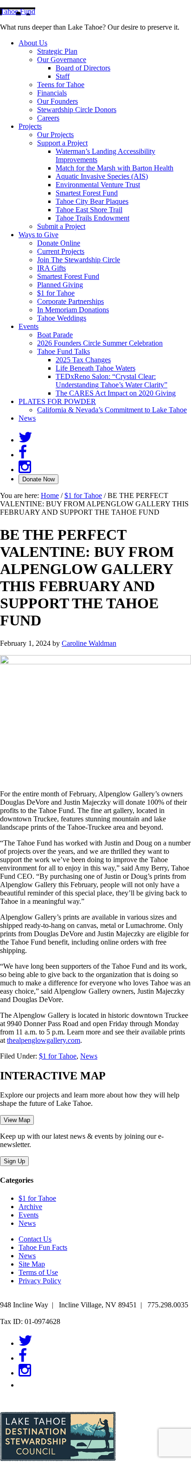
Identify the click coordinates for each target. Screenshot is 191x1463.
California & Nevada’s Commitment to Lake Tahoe (112, 410)
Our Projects (55, 135)
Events (28, 326)
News (27, 418)
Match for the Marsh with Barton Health (114, 168)
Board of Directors (83, 68)
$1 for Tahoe (56, 293)
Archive (30, 1207)
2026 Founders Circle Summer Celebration (100, 343)
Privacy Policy (40, 1281)
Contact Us (35, 1239)
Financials (52, 93)
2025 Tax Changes (83, 360)
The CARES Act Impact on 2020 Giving (116, 393)
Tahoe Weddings (61, 318)
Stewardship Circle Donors (76, 110)
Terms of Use (38, 1272)
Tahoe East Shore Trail (89, 210)
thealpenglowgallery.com (43, 1040)
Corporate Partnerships (70, 301)
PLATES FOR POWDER (57, 401)
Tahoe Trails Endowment (92, 218)
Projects (30, 126)
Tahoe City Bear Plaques (92, 201)
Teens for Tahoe (60, 84)
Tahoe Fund (17, 11)
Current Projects (60, 251)
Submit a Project (61, 226)
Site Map (32, 1264)
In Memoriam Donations (73, 310)
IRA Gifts (51, 268)
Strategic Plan (57, 51)
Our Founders (57, 101)
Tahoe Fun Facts (43, 1247)
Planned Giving (60, 285)
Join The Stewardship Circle (78, 260)
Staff (63, 76)
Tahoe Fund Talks (63, 351)
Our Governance (61, 59)
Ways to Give (38, 235)
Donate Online (58, 243)
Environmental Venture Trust (98, 185)
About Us (33, 43)
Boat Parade (55, 335)
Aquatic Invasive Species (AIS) (102, 176)
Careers (48, 118)
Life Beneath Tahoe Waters (95, 368)
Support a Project (62, 143)
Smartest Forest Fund (87, 193)
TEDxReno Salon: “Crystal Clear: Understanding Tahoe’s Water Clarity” (111, 380)
